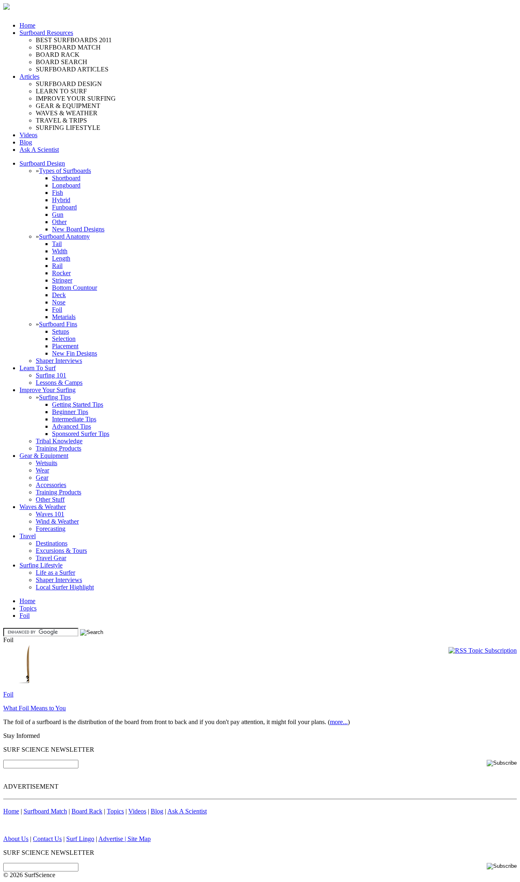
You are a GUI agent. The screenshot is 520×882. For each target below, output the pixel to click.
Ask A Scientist (39, 149)
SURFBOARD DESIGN (69, 83)
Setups (60, 331)
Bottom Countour (74, 287)
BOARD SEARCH (61, 61)
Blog (26, 142)
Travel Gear (51, 557)
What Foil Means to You (34, 708)
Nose (58, 302)
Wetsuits (46, 462)
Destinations (51, 543)
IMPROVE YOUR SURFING (76, 98)
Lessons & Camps (59, 382)
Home (27, 25)
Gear (42, 477)
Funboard (64, 207)
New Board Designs (78, 229)
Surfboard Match (45, 811)
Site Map (139, 838)
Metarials (64, 316)
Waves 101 (50, 514)
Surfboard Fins (58, 324)
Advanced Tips (71, 426)
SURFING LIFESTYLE (68, 127)
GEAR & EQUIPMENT (68, 105)
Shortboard (66, 178)
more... (339, 721)
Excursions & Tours (61, 550)
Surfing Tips (55, 397)
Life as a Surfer (55, 572)
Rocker (61, 273)
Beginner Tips (70, 411)
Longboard (66, 185)
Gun (57, 214)
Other (59, 221)
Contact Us (47, 838)
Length (61, 258)
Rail (57, 265)
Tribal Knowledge (59, 441)
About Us (15, 838)
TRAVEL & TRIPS (61, 120)
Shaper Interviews (59, 360)
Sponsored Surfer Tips (80, 433)
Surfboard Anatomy (64, 236)
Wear (42, 470)
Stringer (62, 280)
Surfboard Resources (46, 32)
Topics (28, 608)
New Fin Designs (74, 353)
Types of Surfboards (65, 170)
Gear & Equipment (44, 455)
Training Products (58, 448)
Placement (65, 346)
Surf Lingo (80, 838)
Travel (28, 536)
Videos (28, 135)
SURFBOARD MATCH (68, 47)
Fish (57, 192)
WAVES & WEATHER (67, 113)
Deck (59, 294)
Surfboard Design (42, 163)
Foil (57, 309)
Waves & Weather (43, 506)
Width (59, 251)
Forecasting (50, 528)
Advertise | (113, 838)
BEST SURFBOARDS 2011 (74, 40)
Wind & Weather (57, 521)
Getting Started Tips (77, 404)
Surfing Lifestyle (41, 565)
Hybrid (61, 199)
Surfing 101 (51, 375)
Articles (29, 76)
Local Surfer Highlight (65, 587)
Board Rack (87, 811)
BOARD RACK (58, 54)
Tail (57, 243)
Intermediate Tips (74, 419)
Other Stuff (50, 499)
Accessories (51, 484)
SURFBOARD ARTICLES (72, 69)
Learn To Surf (38, 367)
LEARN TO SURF (61, 91)
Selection (64, 338)
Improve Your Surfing (48, 389)
